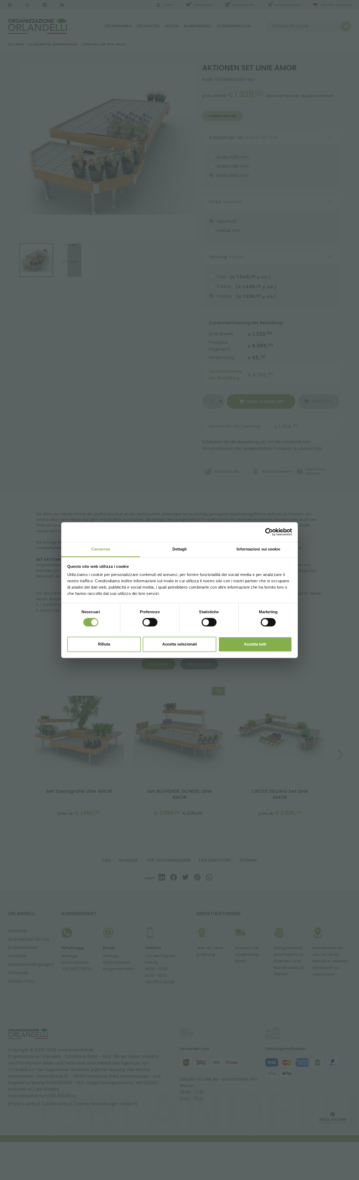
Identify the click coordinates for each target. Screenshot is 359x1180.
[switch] (149, 622)
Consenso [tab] (100, 549)
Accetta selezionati (179, 644)
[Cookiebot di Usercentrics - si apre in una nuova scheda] (269, 532)
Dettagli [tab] (179, 549)
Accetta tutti (255, 644)
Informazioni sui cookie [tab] (258, 549)
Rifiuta (104, 644)
